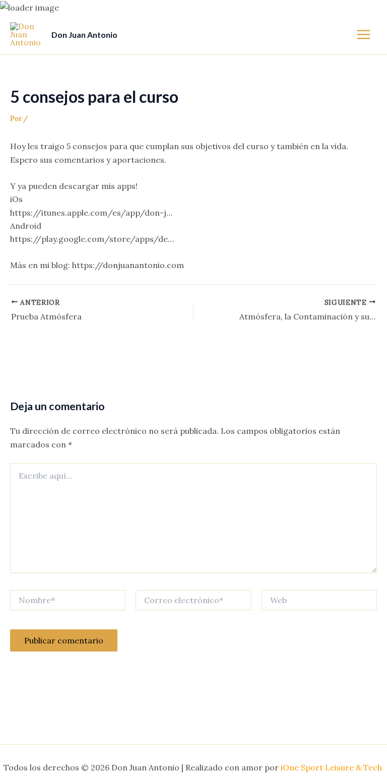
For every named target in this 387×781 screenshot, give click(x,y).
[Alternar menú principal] (363, 34)
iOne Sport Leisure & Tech (332, 767)
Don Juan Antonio (84, 34)
